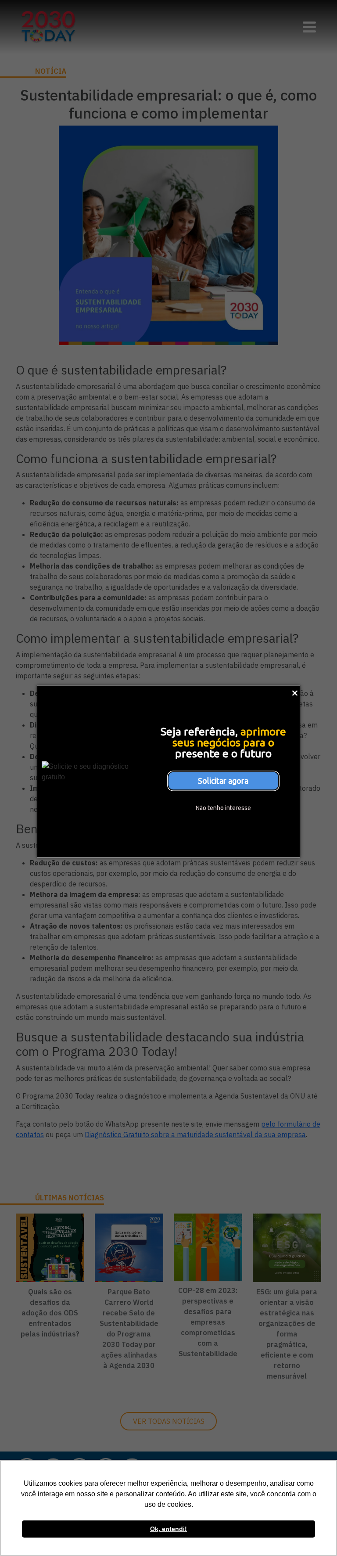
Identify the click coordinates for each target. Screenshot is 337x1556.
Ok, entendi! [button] (168, 1528)
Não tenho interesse (223, 807)
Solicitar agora (223, 780)
